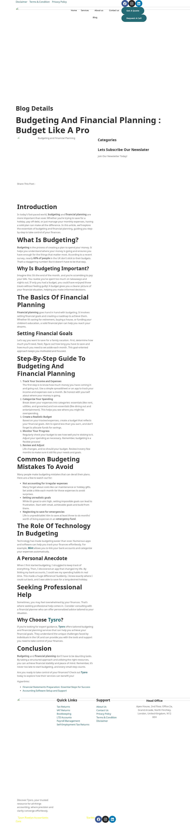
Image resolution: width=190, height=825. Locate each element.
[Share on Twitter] (55, 194)
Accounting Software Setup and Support (45, 690)
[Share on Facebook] (55, 190)
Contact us (114, 10)
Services (85, 10)
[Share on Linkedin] (55, 197)
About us (99, 10)
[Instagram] (131, 3)
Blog (95, 17)
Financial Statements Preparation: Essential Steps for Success (56, 687)
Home (74, 10)
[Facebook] (124, 3)
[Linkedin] (138, 3)
